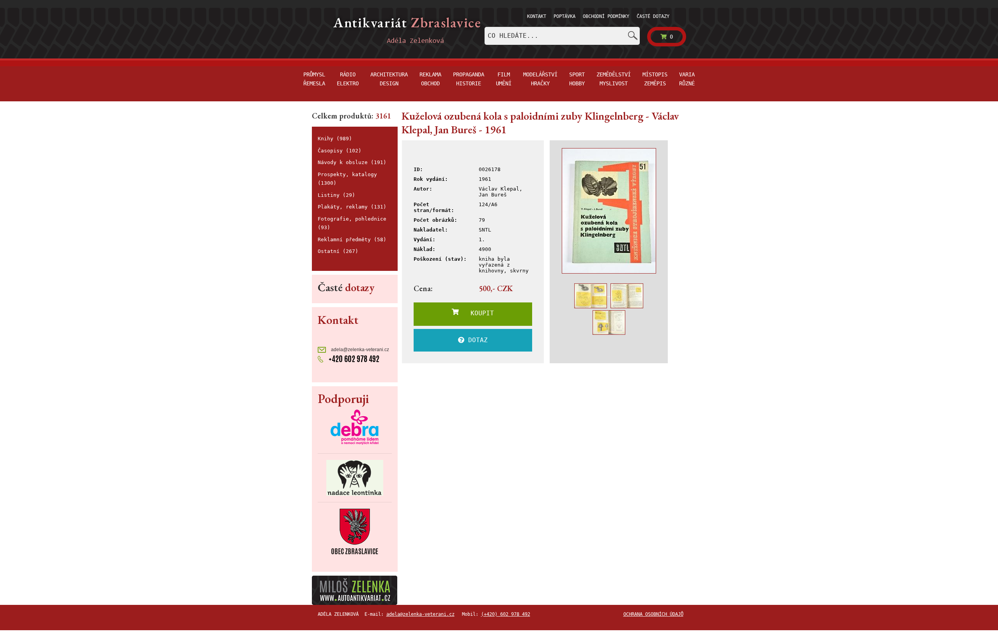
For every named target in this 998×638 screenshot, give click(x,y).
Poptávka (564, 16)
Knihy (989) (335, 138)
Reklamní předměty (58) (352, 239)
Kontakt (536, 16)
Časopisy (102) (339, 151)
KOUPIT (476, 313)
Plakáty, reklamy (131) (352, 207)
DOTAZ (476, 340)
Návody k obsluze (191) (352, 162)
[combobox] (562, 36)
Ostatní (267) (338, 251)
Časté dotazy (653, 16)
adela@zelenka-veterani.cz (359, 349)
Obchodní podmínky (606, 16)
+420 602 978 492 (353, 358)
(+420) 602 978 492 (505, 614)
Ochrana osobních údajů (653, 614)
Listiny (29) (336, 195)
